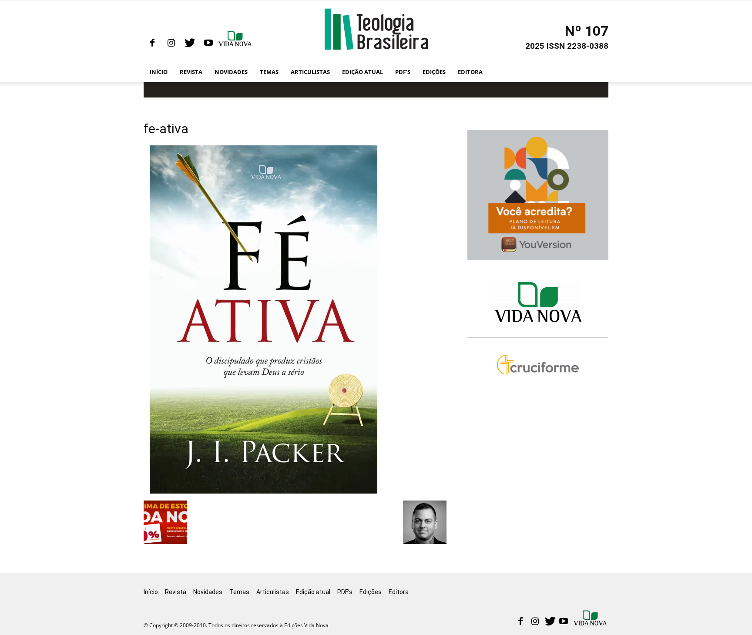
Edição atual (362, 72)
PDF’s (402, 72)
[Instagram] (171, 43)
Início (159, 72)
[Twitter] (189, 43)
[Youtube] (208, 43)
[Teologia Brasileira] (376, 29)
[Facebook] (152, 43)
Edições (434, 72)
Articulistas (310, 72)
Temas (269, 72)
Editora (470, 72)
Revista (191, 72)
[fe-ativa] (264, 491)
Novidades (231, 72)
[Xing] (235, 43)
